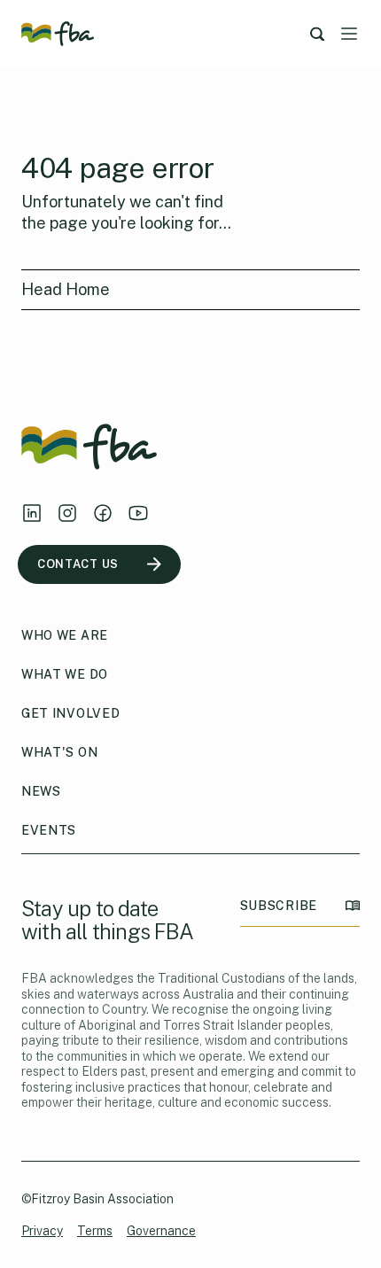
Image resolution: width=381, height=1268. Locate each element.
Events (48, 830)
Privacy (42, 1231)
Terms (95, 1231)
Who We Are (64, 635)
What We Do (64, 674)
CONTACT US (78, 564)
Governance (161, 1231)
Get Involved (70, 713)
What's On (59, 752)
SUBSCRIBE (278, 905)
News (41, 791)
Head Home (65, 289)
